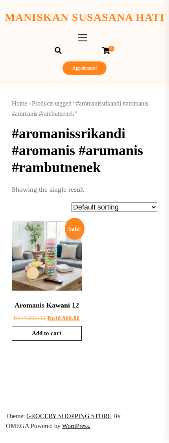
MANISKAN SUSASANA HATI (85, 17)
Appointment (84, 68)
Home (19, 103)
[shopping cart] (108, 50)
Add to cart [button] (46, 333)
